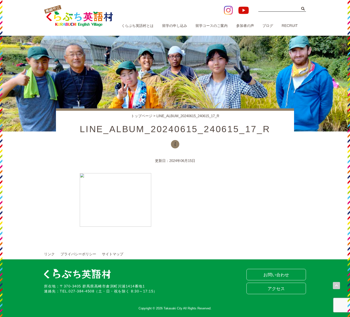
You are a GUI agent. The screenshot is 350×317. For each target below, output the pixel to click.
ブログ (267, 26)
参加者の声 (245, 26)
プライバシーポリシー (78, 254)
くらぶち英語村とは (137, 26)
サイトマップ (112, 254)
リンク (49, 254)
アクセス (276, 288)
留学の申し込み (174, 26)
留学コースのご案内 (211, 26)
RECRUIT (290, 26)
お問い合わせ (276, 274)
